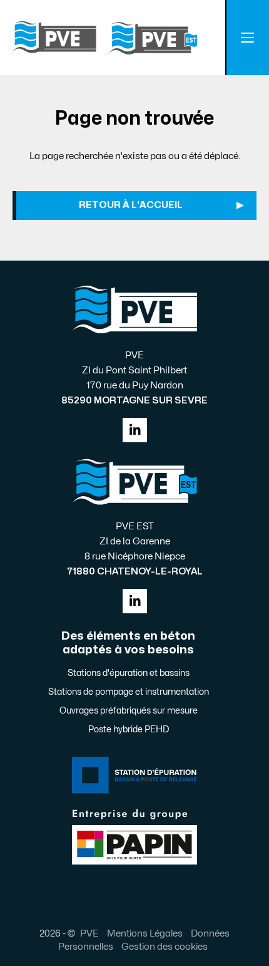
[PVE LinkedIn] (135, 430)
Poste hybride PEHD (128, 729)
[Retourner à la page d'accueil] (105, 38)
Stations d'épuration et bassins (129, 673)
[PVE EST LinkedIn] (135, 601)
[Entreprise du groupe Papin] (134, 835)
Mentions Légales (145, 933)
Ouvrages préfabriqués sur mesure (128, 711)
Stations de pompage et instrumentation (128, 692)
